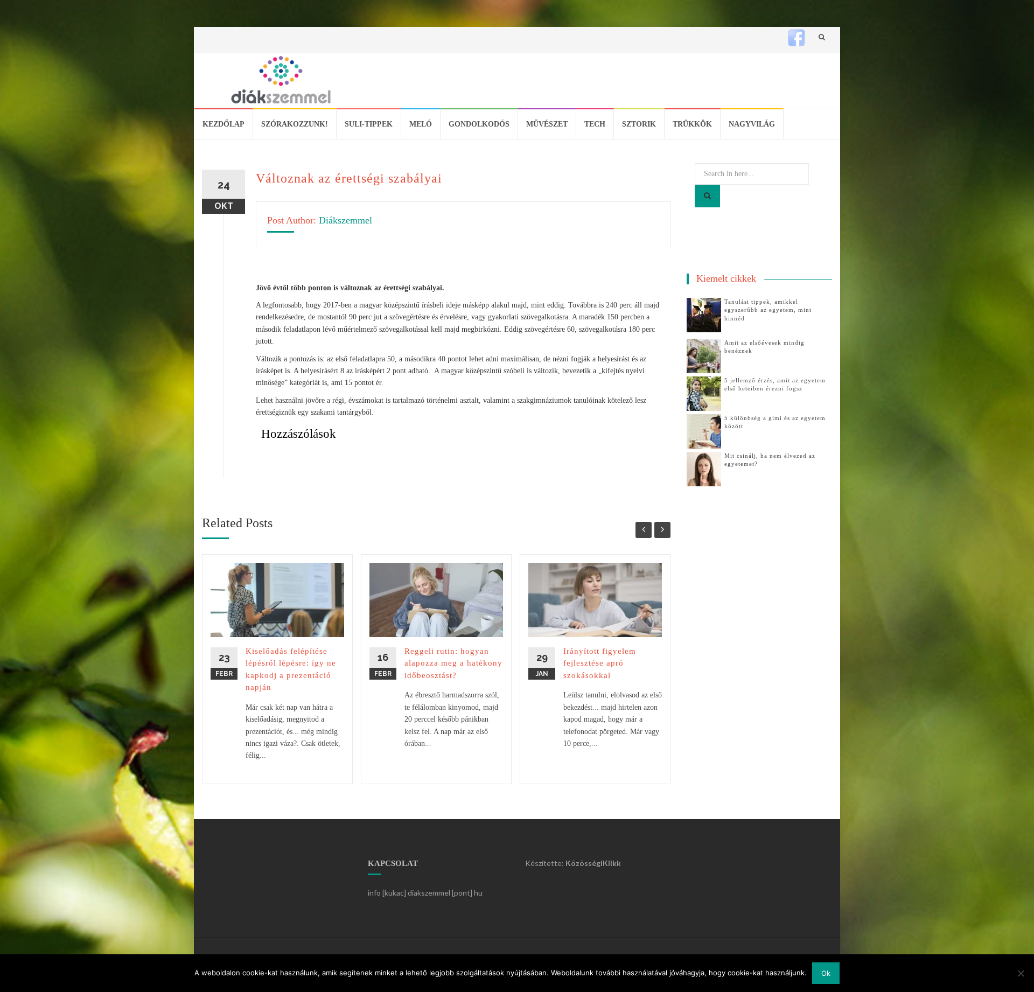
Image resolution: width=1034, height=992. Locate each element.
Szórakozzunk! (294, 124)
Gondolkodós (479, 124)
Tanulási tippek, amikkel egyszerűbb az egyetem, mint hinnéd (768, 310)
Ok (825, 973)
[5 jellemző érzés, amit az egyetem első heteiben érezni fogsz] (704, 393)
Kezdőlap (223, 124)
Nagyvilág (752, 124)
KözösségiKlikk (593, 863)
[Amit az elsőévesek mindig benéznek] (704, 355)
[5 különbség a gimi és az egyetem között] (704, 431)
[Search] (707, 196)
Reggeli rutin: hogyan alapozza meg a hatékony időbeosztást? (453, 663)
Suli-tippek (369, 124)
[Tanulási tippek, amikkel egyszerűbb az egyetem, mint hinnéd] (704, 314)
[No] (1020, 973)
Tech (594, 124)
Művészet (547, 124)
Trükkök (692, 124)
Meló (420, 124)
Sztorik (639, 124)
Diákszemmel (345, 220)
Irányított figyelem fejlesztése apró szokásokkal (599, 663)
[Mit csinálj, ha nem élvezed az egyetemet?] (704, 468)
